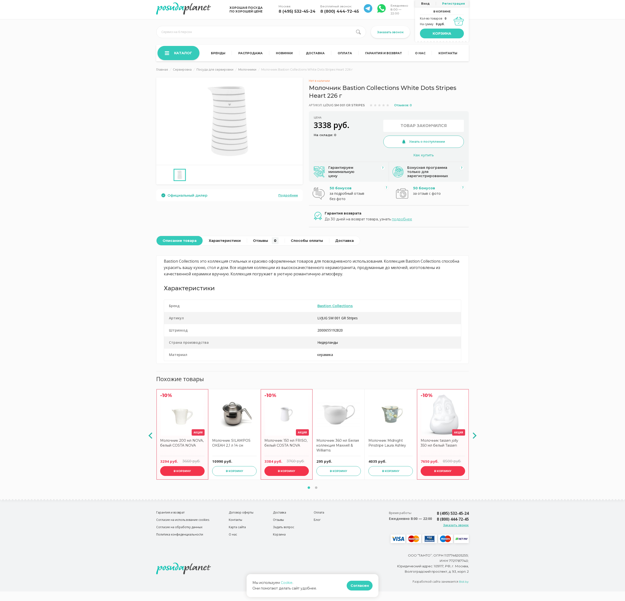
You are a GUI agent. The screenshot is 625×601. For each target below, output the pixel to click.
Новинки (284, 53)
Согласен (360, 585)
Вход (425, 3)
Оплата (345, 53)
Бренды (218, 53)
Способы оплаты (307, 240)
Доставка (315, 53)
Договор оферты (241, 512)
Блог (317, 520)
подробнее (402, 219)
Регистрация (453, 3)
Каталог (183, 53)
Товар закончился (424, 125)
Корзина (442, 33)
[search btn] (358, 32)
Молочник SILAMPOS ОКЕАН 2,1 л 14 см (231, 443)
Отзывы (264, 240)
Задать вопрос (283, 527)
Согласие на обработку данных (179, 527)
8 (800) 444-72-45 (339, 11)
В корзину (182, 471)
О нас (420, 53)
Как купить (423, 155)
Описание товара (180, 240)
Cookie (286, 582)
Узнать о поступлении (427, 141)
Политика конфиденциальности (179, 534)
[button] (308, 487)
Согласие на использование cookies (182, 520)
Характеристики (225, 240)
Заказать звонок (390, 32)
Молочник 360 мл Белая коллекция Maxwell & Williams (337, 445)
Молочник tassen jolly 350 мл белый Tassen (439, 443)
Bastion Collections (335, 306)
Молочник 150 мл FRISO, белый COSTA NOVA (285, 443)
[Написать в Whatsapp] (368, 11)
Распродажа (250, 53)
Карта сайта (237, 527)
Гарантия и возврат (383, 53)
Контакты (447, 53)
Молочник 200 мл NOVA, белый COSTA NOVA (182, 443)
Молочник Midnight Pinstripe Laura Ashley (387, 443)
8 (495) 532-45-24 (297, 11)
